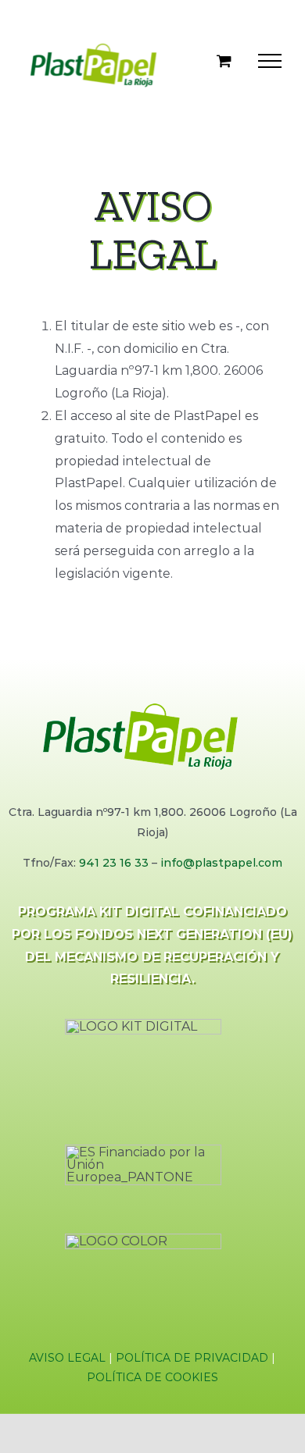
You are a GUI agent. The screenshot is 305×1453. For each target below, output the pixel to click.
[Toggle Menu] (270, 61)
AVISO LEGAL (67, 1358)
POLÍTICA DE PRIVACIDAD (192, 1358)
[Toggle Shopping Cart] (224, 60)
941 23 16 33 (114, 863)
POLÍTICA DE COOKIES (152, 1377)
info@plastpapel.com (221, 863)
